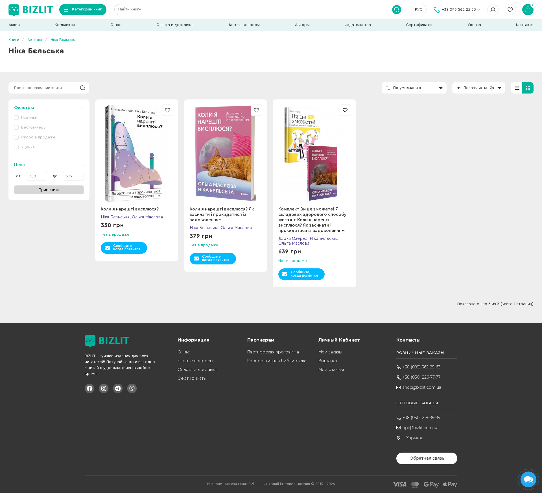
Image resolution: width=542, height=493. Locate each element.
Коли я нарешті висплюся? (130, 209)
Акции (14, 25)
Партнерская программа (273, 352)
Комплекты (65, 25)
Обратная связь (427, 458)
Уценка (474, 25)
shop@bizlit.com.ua (422, 387)
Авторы (302, 25)
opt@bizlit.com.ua (420, 427)
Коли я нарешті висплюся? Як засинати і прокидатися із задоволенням (222, 214)
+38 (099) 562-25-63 (421, 367)
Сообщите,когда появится (126, 247)
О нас (115, 25)
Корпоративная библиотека (276, 361)
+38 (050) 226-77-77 (421, 377)
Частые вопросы (244, 25)
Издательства (358, 25)
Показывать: (475, 88)
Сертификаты (419, 25)
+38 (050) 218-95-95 (421, 417)
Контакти (525, 25)
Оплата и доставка (174, 25)
